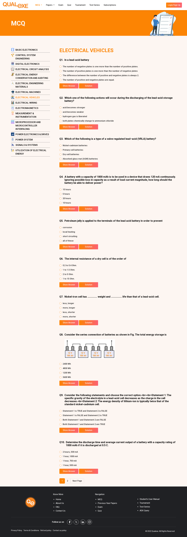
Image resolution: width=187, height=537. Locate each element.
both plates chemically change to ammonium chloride (88, 121)
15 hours (67, 189)
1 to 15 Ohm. (69, 279)
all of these (68, 241)
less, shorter (69, 312)
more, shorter (69, 316)
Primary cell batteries (73, 150)
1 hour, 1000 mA (70, 456)
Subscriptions (110, 5)
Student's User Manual (150, 499)
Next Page (77, 481)
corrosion (67, 227)
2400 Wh (67, 364)
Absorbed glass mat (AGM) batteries (80, 159)
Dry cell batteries (71, 154)
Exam (60, 5)
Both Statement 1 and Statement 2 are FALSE (84, 420)
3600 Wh (67, 377)
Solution (88, 86)
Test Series (94, 5)
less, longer (68, 303)
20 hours (67, 198)
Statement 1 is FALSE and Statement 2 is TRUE (85, 415)
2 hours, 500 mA (70, 452)
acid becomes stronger (74, 107)
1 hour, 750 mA (70, 461)
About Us (60, 503)
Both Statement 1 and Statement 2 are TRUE (84, 424)
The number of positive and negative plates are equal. (88, 80)
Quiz (69, 5)
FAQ (57, 507)
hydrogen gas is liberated (75, 116)
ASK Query (144, 510)
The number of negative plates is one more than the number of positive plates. (100, 66)
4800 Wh (67, 368)
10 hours (67, 203)
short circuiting (70, 236)
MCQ (100, 499)
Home (58, 499)
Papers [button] (49, 5)
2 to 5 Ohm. (68, 274)
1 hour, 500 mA (70, 465)
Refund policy (46, 530)
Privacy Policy (16, 530)
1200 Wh (67, 373)
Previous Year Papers (107, 503)
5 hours (66, 194)
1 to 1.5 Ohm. (69, 270)
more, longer (69, 308)
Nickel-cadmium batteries (75, 145)
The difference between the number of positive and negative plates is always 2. (101, 75)
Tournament (80, 5)
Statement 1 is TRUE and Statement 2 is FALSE (85, 411)
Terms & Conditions (31, 530)
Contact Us (60, 511)
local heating (69, 232)
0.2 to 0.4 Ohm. (70, 265)
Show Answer (69, 86)
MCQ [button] (37, 5)
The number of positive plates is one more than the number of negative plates (100, 71)
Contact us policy (59, 530)
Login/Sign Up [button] (174, 5)
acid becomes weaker (73, 112)
